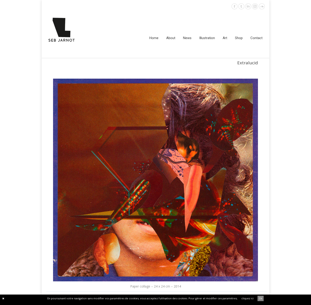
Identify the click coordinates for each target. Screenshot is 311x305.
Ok (260, 298)
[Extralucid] (155, 180)
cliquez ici (247, 298)
